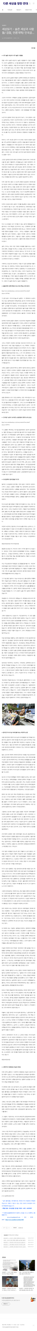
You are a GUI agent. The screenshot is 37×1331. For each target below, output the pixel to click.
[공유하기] (7, 1228)
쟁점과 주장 (28, 10)
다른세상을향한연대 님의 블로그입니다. (11, 1300)
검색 (29, 3)
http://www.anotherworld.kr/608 (15, 1219)
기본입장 (9, 10)
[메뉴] (33, 3)
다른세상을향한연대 (8, 1298)
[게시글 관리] (9, 1228)
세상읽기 (18, 10)
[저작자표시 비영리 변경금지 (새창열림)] (20, 1227)
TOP (33, 1325)
